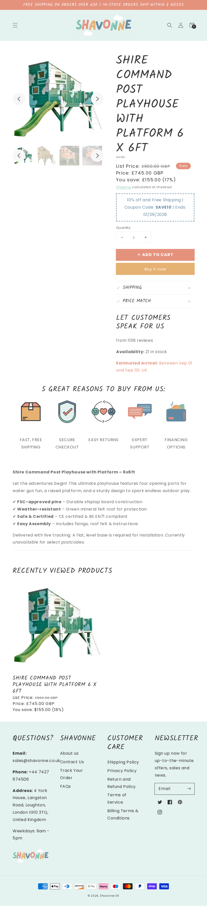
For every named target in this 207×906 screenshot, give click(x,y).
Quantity (123, 227)
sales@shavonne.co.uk (36, 760)
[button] (15, 25)
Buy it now (155, 269)
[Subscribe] (188, 788)
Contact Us (72, 762)
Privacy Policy (122, 771)
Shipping (123, 187)
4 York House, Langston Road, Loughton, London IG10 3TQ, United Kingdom (30, 805)
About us (69, 753)
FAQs (65, 786)
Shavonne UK (109, 896)
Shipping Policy (123, 762)
